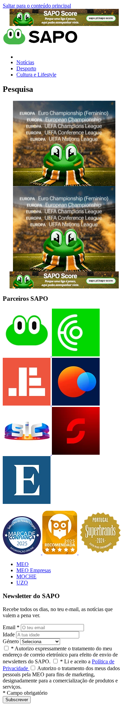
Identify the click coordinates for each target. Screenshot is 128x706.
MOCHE (26, 576)
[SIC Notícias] (75, 453)
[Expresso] (27, 502)
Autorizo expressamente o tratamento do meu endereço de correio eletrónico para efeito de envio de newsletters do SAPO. (60, 655)
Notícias (25, 62)
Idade (9, 634)
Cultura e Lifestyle (36, 74)
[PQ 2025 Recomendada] (60, 552)
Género (11, 641)
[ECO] (75, 354)
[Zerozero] (75, 404)
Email (11, 627)
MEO (22, 564)
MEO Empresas (33, 570)
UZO (22, 582)
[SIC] (27, 453)
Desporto (26, 68)
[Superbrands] (100, 552)
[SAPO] (27, 354)
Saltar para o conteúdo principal (37, 6)
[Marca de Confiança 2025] (22, 552)
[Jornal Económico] (27, 404)
